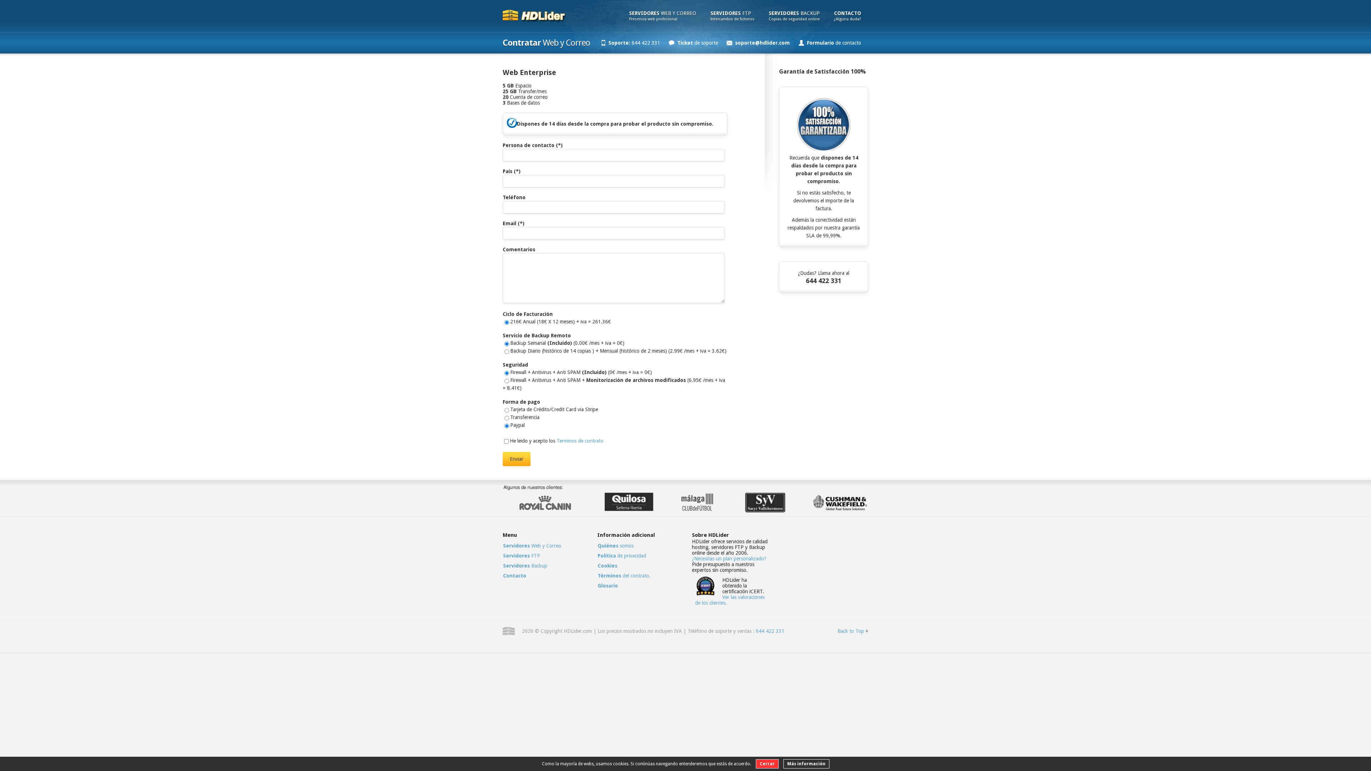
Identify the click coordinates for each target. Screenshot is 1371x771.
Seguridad (515, 365)
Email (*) (513, 223)
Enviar (516, 459)
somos (616, 546)
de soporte (697, 43)
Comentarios (519, 249)
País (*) (512, 171)
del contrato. (624, 576)
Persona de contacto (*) (533, 145)
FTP (732, 15)
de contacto (834, 43)
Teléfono (514, 197)
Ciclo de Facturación (528, 314)
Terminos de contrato (580, 441)
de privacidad (622, 556)
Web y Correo (662, 15)
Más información (806, 763)
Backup (794, 15)
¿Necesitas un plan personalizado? (729, 558)
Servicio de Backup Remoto (537, 335)
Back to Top (851, 631)
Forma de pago (521, 402)
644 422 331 (634, 43)
